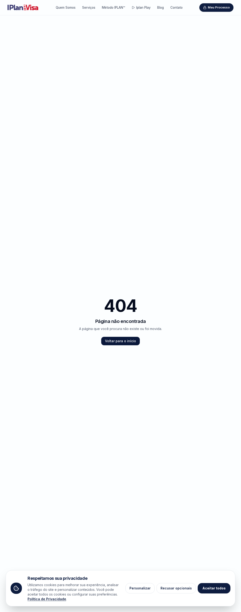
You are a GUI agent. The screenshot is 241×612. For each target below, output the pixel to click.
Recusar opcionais (176, 588)
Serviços (88, 7)
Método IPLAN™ (113, 7)
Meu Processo (219, 7)
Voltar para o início (120, 341)
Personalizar (140, 588)
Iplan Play (143, 7)
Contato (176, 7)
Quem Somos (66, 7)
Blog (160, 7)
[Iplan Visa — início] (23, 7)
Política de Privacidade (47, 599)
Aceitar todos (214, 588)
